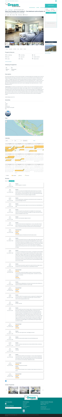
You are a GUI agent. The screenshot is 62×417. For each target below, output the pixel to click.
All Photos (7, 46)
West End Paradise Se (35, 393)
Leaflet (35, 135)
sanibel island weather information (50, 64)
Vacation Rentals (32, 7)
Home (6, 9)
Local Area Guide (43, 7)
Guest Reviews (25, 403)
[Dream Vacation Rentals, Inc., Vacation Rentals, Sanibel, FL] (24, 411)
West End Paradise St (24, 393)
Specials (37, 7)
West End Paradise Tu (13, 393)
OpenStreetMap (38, 135)
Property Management (26, 406)
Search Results (10, 9)
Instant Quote (51, 12)
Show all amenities (8, 61)
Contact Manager (50, 42)
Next (34, 140)
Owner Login (25, 407)
